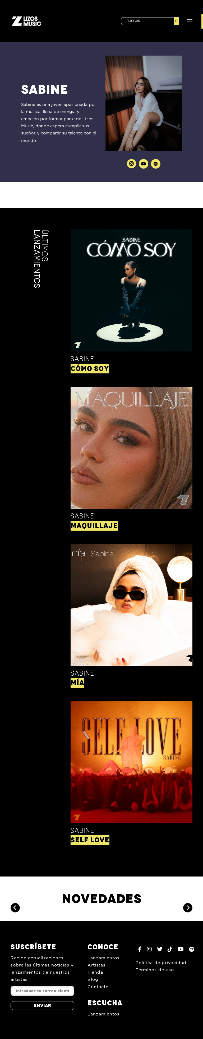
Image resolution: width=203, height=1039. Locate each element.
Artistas (96, 965)
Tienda (95, 972)
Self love (90, 840)
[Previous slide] (15, 907)
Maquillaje (94, 525)
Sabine (82, 359)
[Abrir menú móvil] (189, 21)
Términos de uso (155, 969)
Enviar (42, 1005)
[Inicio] (26, 21)
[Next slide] (187, 907)
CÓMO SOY (90, 368)
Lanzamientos (103, 957)
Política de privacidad (161, 962)
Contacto (98, 986)
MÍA (77, 683)
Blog (92, 979)
